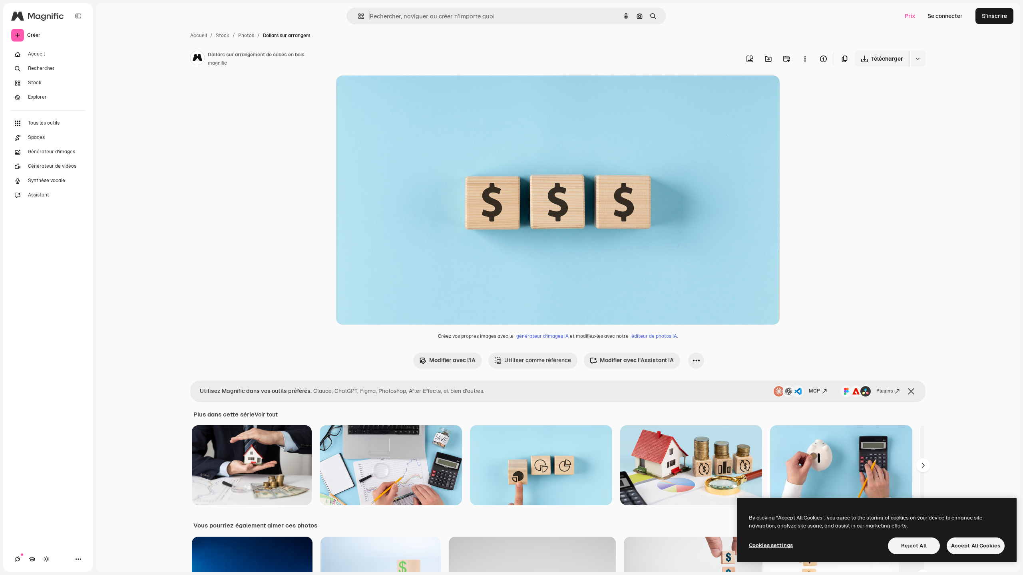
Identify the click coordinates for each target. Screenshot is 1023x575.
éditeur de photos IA (654, 336)
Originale (389, 91)
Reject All (914, 545)
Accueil (198, 35)
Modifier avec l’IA (452, 360)
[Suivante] (923, 465)
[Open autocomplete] (358, 16)
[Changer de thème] (46, 559)
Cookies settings (771, 545)
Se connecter (945, 16)
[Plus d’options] (805, 59)
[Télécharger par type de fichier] (917, 59)
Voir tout (266, 414)
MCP (814, 391)
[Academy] (32, 559)
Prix (910, 16)
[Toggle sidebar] (78, 16)
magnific (217, 63)
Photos (246, 35)
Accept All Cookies (975, 545)
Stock (222, 35)
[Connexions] (17, 559)
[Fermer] (911, 391)
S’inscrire (994, 16)
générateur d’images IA (542, 336)
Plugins (884, 391)
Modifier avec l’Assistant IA (637, 360)
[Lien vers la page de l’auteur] (197, 59)
